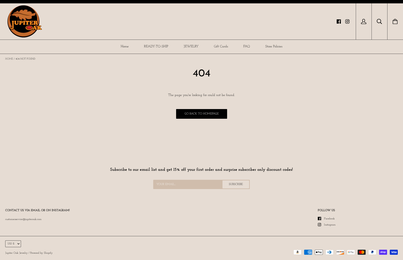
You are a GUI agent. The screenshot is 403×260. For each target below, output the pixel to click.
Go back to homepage (201, 113)
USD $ (11, 244)
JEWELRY (191, 46)
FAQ (246, 46)
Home (125, 46)
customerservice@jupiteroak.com (23, 219)
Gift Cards (221, 46)
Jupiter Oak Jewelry (16, 253)
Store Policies (273, 46)
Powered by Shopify (41, 253)
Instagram (330, 224)
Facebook (329, 218)
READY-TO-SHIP (156, 46)
